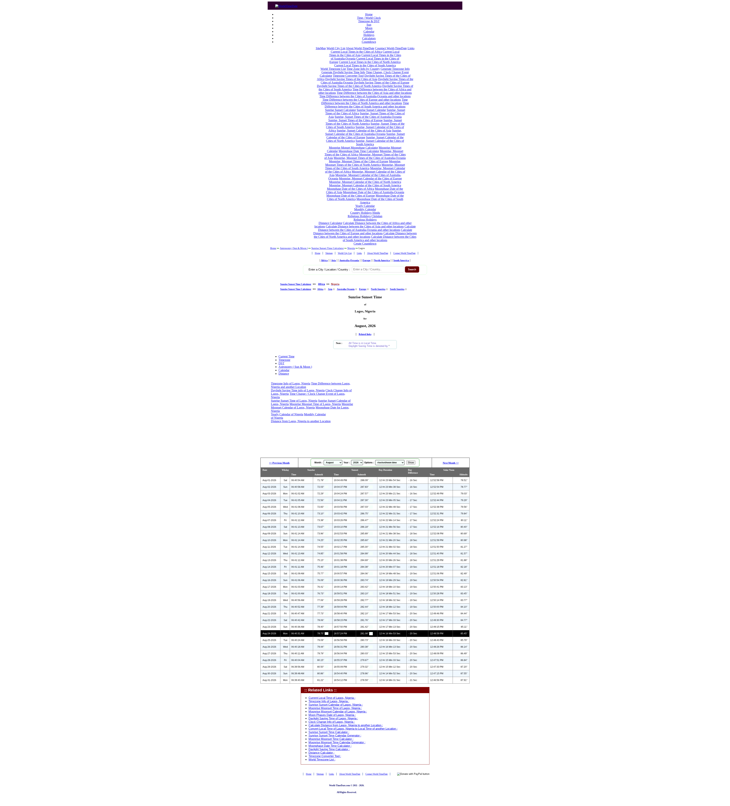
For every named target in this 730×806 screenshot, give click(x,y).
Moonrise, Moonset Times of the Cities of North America (363, 163)
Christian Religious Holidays (368, 218)
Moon (368, 28)
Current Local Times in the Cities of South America (365, 65)
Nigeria (351, 248)
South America (401, 260)
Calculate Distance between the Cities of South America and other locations (379, 238)
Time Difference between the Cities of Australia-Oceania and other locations (365, 96)
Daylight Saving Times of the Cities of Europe (381, 82)
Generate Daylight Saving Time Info (343, 72)
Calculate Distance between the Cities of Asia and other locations (365, 226)
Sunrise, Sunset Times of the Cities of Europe (355, 120)
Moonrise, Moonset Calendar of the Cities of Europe (370, 178)
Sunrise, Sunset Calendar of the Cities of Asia (364, 130)
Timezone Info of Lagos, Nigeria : (329, 701)
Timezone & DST (369, 21)
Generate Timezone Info (395, 68)
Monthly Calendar (365, 209)
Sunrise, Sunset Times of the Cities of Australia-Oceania (368, 116)
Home (369, 14)
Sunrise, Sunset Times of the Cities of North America (363, 122)
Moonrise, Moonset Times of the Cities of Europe (358, 161)
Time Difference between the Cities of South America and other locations (367, 104)
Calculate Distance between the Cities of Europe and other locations (362, 231)
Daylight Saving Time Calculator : (329, 749)
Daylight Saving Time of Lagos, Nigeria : (333, 718)
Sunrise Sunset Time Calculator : (329, 732)
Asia (333, 260)
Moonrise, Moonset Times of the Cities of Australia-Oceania (370, 158)
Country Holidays (361, 212)
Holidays (368, 35)
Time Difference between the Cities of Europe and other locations (361, 99)
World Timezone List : (322, 759)
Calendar (368, 31)
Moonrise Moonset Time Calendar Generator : (337, 742)
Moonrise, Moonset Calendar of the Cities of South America (365, 185)
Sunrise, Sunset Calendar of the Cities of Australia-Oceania (363, 132)
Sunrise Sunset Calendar (371, 110)
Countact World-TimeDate (391, 48)
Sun (369, 24)
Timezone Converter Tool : (325, 756)
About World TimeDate (377, 253)
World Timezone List (333, 68)
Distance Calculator (330, 223)
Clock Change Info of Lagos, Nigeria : (332, 721)
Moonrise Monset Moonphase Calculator (353, 147)
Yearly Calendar (365, 205)
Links (411, 48)
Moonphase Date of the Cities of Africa (350, 188)
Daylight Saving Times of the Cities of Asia (351, 79)
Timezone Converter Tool (348, 75)
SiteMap (321, 48)
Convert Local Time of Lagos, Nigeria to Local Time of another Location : (353, 728)
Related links (365, 334)
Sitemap (329, 253)
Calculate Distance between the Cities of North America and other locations (365, 235)
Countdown (369, 41)
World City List (336, 48)
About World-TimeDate (360, 48)
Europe (367, 260)
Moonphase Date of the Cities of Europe (350, 195)
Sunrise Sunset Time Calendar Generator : (335, 735)
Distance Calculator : (321, 752)
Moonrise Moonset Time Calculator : (331, 739)
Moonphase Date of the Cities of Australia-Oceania (373, 192)
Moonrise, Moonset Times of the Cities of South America (365, 166)
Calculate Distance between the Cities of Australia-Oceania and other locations (367, 228)
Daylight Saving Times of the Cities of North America (349, 86)
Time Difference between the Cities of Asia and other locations (374, 92)
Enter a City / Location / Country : (329, 269)
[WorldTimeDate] (286, 5)
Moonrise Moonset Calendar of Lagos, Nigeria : (338, 711)
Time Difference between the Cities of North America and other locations (364, 101)
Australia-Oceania (349, 260)
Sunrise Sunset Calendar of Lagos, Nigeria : (336, 704)
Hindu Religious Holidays (364, 214)
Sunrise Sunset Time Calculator (327, 248)
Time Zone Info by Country (363, 68)
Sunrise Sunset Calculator (340, 110)
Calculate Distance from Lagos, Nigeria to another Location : (346, 725)
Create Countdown (365, 243)
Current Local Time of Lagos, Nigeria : (332, 697)
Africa (324, 260)
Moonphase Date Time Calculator (359, 151)
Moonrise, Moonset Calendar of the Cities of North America (365, 182)
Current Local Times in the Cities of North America (370, 62)
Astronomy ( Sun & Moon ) (294, 248)
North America (382, 260)
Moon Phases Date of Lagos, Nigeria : (332, 715)
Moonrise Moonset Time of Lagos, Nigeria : (335, 708)
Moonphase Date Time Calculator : (330, 745)
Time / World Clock (369, 17)
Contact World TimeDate (404, 253)
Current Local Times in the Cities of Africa (356, 51)
